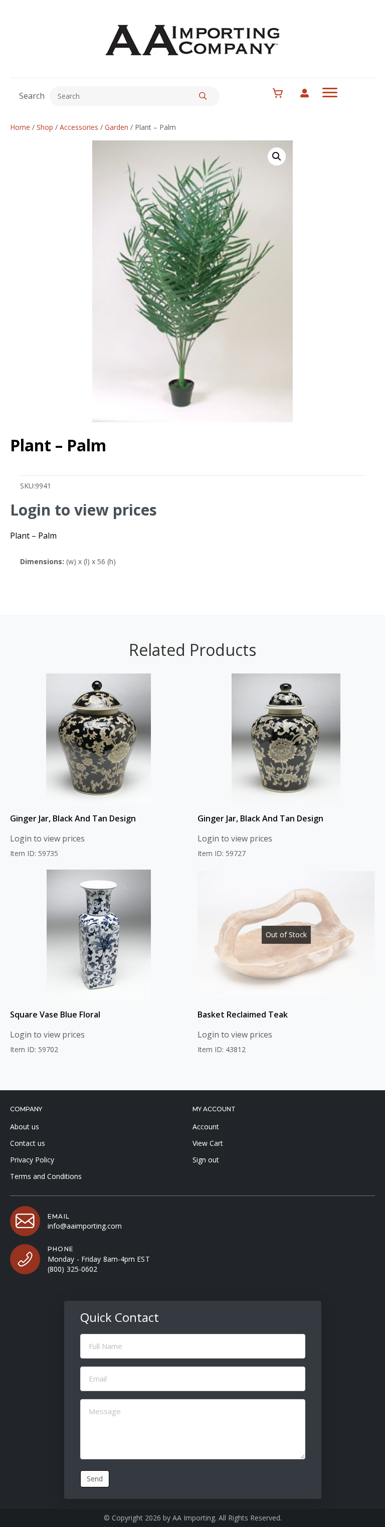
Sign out (205, 1159)
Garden (116, 127)
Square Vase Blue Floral (55, 1014)
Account (205, 1126)
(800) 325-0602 (72, 1269)
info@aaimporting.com (85, 1226)
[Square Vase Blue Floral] (98, 935)
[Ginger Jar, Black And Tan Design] (98, 738)
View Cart (207, 1143)
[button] (203, 96)
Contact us (27, 1143)
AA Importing (193, 1517)
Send (95, 1478)
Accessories (79, 127)
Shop (45, 127)
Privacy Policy (32, 1159)
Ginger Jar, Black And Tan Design (73, 818)
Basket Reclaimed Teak (243, 1014)
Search (32, 95)
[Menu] (329, 92)
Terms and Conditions (46, 1176)
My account (309, 93)
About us (24, 1126)
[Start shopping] (283, 93)
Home (20, 127)
